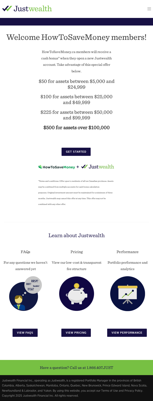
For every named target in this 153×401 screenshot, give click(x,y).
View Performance (127, 332)
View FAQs (25, 332)
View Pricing (76, 332)
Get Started (76, 151)
